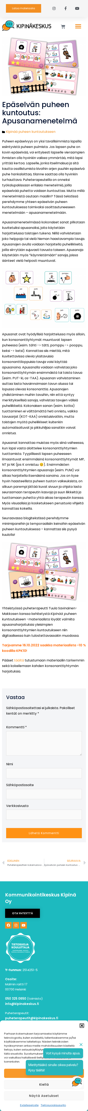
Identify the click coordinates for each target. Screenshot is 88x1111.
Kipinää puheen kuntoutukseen (30, 131)
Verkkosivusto (17, 805)
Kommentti (16, 727)
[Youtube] (23, 925)
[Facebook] (8, 925)
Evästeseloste (29, 1105)
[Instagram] (16, 925)
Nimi (9, 764)
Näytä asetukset (44, 1096)
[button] (82, 1026)
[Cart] (63, 26)
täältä (19, 660)
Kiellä (44, 1084)
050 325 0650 (15, 998)
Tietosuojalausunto (53, 1105)
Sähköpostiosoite (20, 785)
